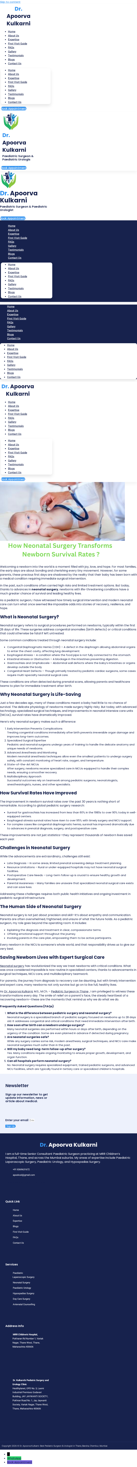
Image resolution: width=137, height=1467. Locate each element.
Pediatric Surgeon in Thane (69, 991)
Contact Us (14, 63)
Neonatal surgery (12, 966)
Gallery (12, 90)
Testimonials (16, 55)
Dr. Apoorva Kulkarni (18, 991)
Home (11, 70)
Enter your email (17, 1120)
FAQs (11, 86)
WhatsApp (14, 1458)
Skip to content (10, 2)
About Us (13, 74)
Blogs (11, 98)
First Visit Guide (17, 44)
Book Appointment (19, 1462)
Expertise (13, 78)
